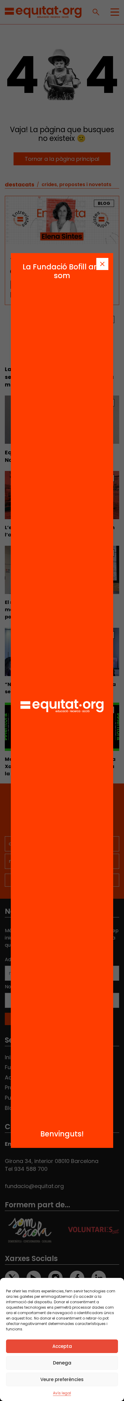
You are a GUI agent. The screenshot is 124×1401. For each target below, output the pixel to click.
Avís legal (62, 1393)
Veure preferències (62, 1379)
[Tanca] (102, 264)
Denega (62, 1363)
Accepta (62, 1346)
